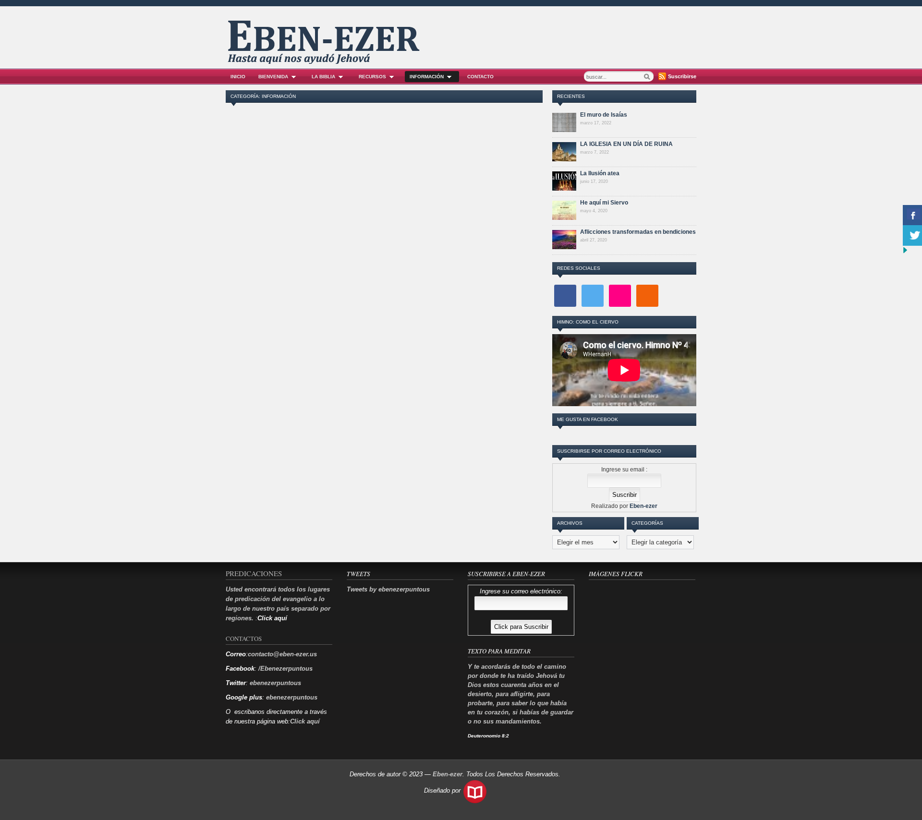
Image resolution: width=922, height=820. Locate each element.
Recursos (372, 76)
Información (427, 76)
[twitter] (593, 295)
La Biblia (323, 76)
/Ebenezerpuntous (284, 668)
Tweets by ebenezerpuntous (388, 589)
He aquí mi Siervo (604, 202)
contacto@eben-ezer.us (282, 654)
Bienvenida (273, 76)
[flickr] (620, 295)
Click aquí (305, 721)
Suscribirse (682, 76)
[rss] (647, 295)
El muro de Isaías (603, 114)
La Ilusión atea (599, 173)
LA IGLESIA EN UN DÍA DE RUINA (626, 144)
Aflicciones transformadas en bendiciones (638, 232)
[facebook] (565, 295)
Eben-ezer (643, 506)
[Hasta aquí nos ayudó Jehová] (325, 61)
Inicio (237, 76)
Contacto (480, 76)
